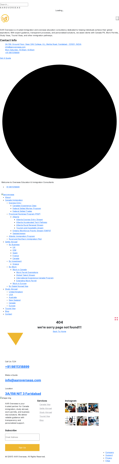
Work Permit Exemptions (27, 272)
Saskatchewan (19, 233)
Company (109, 452)
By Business (14, 244)
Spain (15, 253)
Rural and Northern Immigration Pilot (25, 239)
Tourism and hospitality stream (29, 228)
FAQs (107, 461)
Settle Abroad (11, 242)
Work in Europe (19, 283)
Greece (16, 264)
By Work (13, 267)
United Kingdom (16, 292)
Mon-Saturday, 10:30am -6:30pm (19, 50)
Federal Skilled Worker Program (27, 208)
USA (11, 294)
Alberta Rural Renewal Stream (29, 225)
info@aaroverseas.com (15, 47)
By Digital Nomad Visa (18, 286)
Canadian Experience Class (24, 205)
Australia (13, 297)
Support (109, 455)
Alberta (16, 217)
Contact (8, 314)
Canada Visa (45, 404)
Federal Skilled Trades (22, 211)
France (16, 256)
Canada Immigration (14, 200)
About (8, 197)
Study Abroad (11, 289)
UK (14, 247)
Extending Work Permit (26, 281)
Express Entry (15, 203)
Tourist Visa (10, 308)
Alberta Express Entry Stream (29, 219)
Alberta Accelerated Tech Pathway (31, 222)
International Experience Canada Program (34, 278)
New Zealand (14, 300)
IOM (14, 250)
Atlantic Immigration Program (22, 236)
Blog (7, 311)
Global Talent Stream (25, 275)
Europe (12, 306)
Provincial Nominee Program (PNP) (24, 214)
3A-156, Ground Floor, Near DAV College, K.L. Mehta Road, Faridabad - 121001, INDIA (43, 44)
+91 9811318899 (12, 52)
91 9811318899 (13, 187)
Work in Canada (20, 269)
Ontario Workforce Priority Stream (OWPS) (32, 231)
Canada (16, 258)
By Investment (15, 261)
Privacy (108, 458)
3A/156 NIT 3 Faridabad (23, 393)
